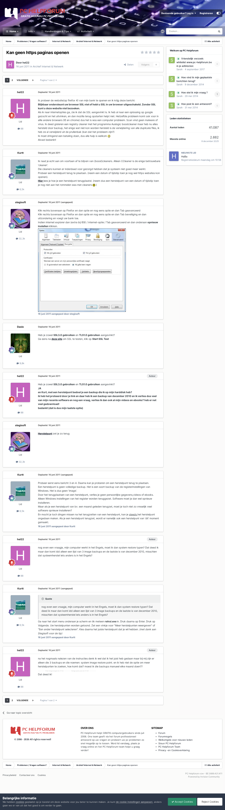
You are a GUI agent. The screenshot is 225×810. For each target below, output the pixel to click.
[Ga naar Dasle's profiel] (20, 343)
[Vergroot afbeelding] (109, 135)
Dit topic (207, 31)
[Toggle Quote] (43, 598)
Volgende (22, 80)
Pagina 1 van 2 (48, 80)
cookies (20, 802)
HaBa (184, 156)
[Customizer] (218, 13)
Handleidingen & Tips (56, 31)
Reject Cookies (210, 801)
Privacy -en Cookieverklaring (174, 750)
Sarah (179, 69)
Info (30, 31)
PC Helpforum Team (169, 746)
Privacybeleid (9, 775)
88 (21, 128)
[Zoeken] (219, 31)
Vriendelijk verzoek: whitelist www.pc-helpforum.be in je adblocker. (194, 62)
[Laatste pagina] (32, 80)
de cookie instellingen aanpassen (134, 802)
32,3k (21, 238)
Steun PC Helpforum (169, 743)
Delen (130, 64)
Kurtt (20, 152)
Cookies (42, 775)
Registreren (206, 13)
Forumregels (165, 736)
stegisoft (20, 202)
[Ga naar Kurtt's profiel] (20, 169)
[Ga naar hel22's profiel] (10, 64)
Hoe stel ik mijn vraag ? (194, 92)
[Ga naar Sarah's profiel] (172, 60)
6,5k (21, 189)
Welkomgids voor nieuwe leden (175, 739)
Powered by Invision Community (204, 776)
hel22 (25, 62)
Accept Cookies (183, 801)
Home (12, 31)
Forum (161, 733)
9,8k (21, 363)
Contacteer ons (26, 775)
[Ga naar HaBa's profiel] (174, 156)
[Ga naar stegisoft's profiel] (20, 218)
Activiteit (86, 31)
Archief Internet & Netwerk (48, 66)
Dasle (20, 326)
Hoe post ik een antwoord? (196, 104)
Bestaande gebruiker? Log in (177, 13)
